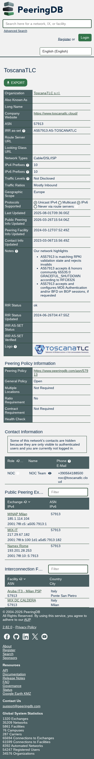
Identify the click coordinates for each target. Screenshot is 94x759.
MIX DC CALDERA (21, 600)
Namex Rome (17, 546)
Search (8, 654)
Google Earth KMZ (17, 693)
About (7, 646)
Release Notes (14, 678)
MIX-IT (12, 530)
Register (64, 39)
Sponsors (10, 658)
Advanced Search (15, 31)
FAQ (6, 682)
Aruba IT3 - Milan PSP (24, 591)
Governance (12, 686)
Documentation (14, 674)
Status (7, 690)
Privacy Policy (25, 627)
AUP (27, 620)
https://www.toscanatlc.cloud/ (56, 113)
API (5, 670)
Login (85, 37)
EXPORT (15, 83)
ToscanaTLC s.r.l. (47, 93)
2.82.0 (7, 627)
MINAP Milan (17, 514)
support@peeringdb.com (21, 706)
